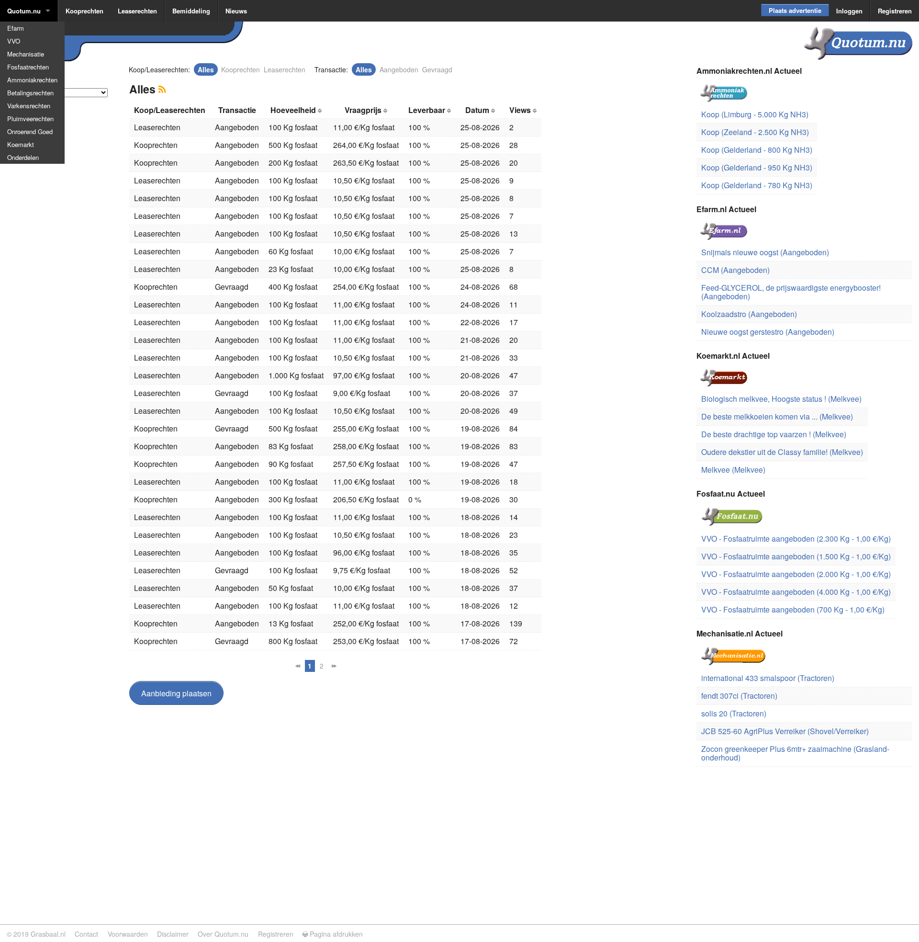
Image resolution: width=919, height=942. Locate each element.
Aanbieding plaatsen (176, 693)
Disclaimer (173, 934)
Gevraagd (437, 69)
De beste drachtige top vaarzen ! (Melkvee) (773, 434)
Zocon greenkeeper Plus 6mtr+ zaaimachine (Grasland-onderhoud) (795, 753)
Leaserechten (137, 10)
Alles (206, 69)
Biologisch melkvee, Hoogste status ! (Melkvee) (781, 398)
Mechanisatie (25, 53)
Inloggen (849, 10)
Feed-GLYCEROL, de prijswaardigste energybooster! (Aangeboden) (791, 292)
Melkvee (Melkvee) (733, 469)
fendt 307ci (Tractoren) (739, 695)
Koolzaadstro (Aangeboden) (749, 313)
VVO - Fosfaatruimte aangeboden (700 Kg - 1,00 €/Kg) (793, 609)
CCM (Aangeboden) (735, 269)
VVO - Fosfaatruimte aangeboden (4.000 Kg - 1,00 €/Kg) (796, 591)
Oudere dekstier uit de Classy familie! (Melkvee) (782, 451)
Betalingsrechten (30, 92)
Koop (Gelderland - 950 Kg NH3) (756, 167)
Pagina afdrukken (335, 934)
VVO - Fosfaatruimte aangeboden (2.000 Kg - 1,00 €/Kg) (796, 573)
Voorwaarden (128, 934)
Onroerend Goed (30, 131)
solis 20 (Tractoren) (733, 713)
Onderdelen (23, 157)
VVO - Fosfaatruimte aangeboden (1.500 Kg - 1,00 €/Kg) (796, 556)
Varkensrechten (28, 105)
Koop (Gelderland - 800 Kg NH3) (756, 149)
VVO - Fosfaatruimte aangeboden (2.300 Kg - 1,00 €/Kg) (796, 538)
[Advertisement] (57, 265)
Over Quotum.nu (223, 934)
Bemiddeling (191, 10)
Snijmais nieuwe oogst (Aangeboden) (765, 252)
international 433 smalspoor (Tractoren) (767, 677)
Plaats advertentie (795, 10)
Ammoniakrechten (32, 79)
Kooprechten (84, 10)
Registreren (895, 10)
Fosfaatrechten (28, 66)
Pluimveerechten (30, 118)
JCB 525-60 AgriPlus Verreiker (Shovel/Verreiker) (785, 731)
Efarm (15, 28)
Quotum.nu (24, 10)
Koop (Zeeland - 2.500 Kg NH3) (755, 131)
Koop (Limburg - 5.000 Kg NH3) (754, 114)
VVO (13, 40)
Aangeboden (399, 69)
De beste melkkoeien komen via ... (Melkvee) (777, 416)
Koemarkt (20, 144)
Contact (86, 934)
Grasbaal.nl (48, 934)
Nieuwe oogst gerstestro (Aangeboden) (767, 331)
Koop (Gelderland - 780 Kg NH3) (756, 185)
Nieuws (236, 10)
